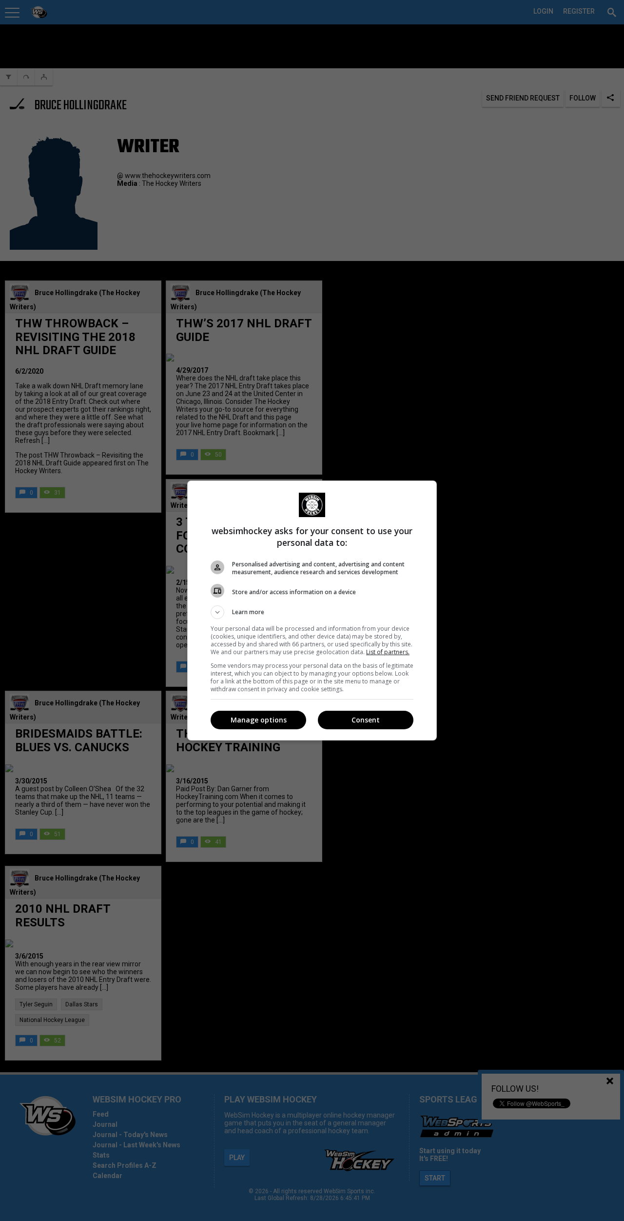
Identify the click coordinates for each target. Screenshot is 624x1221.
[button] (312, 612)
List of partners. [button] (388, 652)
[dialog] (312, 610)
